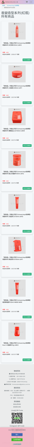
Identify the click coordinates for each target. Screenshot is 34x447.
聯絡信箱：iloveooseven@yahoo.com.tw (18, 384)
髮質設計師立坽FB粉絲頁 (17, 374)
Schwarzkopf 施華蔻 (13, 5)
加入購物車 (28, 60)
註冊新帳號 (17, 439)
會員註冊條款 (17, 404)
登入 (17, 434)
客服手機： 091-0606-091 (17, 376)
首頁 (3, 5)
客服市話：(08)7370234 (17, 379)
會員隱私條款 (17, 407)
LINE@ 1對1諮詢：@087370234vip (17, 381)
